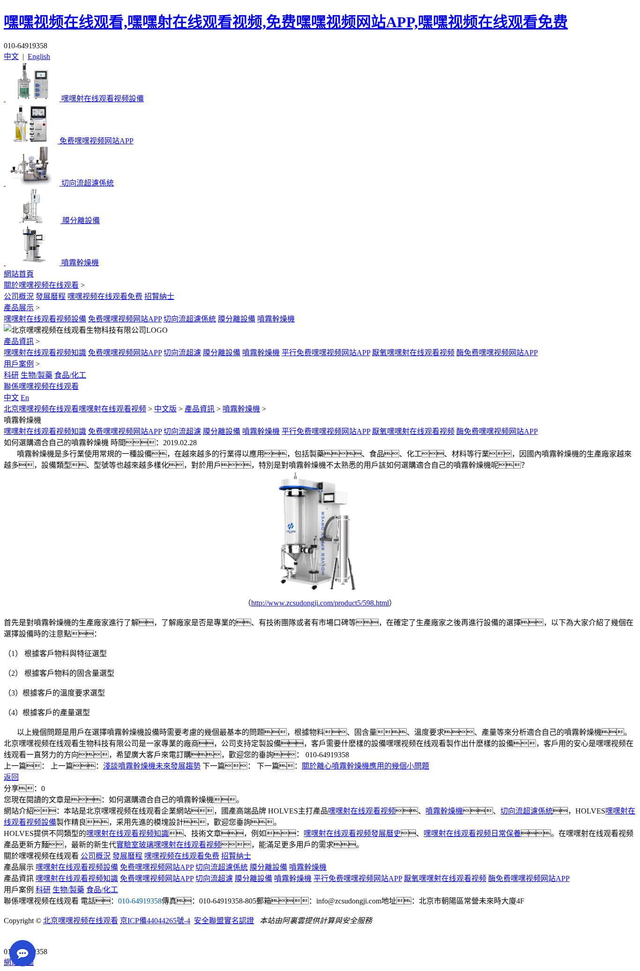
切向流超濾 (182, 353)
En (25, 398)
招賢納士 (159, 296)
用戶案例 (19, 364)
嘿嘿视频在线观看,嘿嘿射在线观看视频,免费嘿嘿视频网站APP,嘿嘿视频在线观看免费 (286, 22)
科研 (11, 375)
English (39, 56)
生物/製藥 (36, 375)
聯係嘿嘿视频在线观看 (41, 386)
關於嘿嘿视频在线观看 (41, 285)
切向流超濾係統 (190, 319)
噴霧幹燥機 (276, 319)
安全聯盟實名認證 (224, 921)
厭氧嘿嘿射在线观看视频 (413, 353)
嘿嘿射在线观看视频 (361, 811)
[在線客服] (14, 937)
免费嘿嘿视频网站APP (125, 319)
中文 (11, 56)
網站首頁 (19, 274)
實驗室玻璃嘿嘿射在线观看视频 (168, 845)
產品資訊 (19, 341)
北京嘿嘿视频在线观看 (80, 921)
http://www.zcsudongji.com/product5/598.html (320, 603)
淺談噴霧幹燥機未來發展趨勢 (152, 766)
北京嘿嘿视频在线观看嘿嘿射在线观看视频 (75, 409)
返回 (11, 777)
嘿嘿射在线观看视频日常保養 (472, 833)
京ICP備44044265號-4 (155, 921)
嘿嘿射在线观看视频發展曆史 (352, 833)
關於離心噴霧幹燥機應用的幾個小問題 (365, 766)
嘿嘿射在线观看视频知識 (45, 353)
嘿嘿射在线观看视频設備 (45, 319)
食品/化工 (70, 375)
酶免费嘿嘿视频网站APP (497, 353)
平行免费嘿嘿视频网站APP (326, 353)
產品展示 (19, 308)
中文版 (165, 409)
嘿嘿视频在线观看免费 (104, 296)
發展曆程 (51, 296)
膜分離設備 (236, 319)
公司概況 (19, 296)
